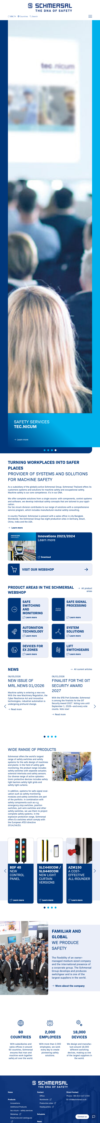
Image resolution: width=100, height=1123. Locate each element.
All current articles (82, 669)
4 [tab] (55, 450)
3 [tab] (52, 450)
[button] (23, 16)
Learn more (17, 527)
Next (95, 706)
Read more (16, 709)
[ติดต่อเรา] (93, 1116)
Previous (5, 706)
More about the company (70, 985)
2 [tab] (48, 450)
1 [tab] (44, 450)
